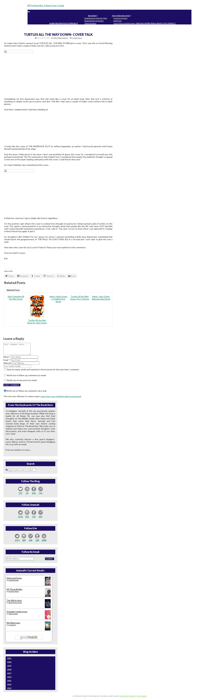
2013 (9, 688)
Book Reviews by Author (94, 21)
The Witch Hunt (14, 600)
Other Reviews (90, 23)
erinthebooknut (60, 38)
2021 (9, 658)
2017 (9, 673)
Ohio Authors (143, 23)
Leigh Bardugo (13, 580)
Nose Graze (142, 696)
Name (6, 357)
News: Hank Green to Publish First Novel (58, 299)
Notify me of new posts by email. (22, 380)
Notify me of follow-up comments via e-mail (26, 391)
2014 (9, 684)
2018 (9, 669)
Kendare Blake (13, 591)
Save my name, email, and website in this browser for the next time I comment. (43, 369)
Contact (171, 23)
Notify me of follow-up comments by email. (26, 375)
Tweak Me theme (127, 696)
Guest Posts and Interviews (124, 23)
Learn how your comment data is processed (61, 396)
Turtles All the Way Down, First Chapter (79, 297)
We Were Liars (13, 622)
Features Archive (121, 16)
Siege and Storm (14, 578)
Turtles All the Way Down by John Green (37, 321)
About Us (161, 23)
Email (6, 360)
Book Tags (118, 21)
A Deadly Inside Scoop (17, 611)
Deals (153, 23)
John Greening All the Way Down (15, 297)
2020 (9, 662)
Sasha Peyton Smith (15, 602)
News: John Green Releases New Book (101, 297)
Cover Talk (77, 38)
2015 (9, 680)
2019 (9, 666)
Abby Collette (13, 614)
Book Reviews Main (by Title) (95, 18)
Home (52, 23)
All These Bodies (14, 589)
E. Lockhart (12, 625)
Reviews (92, 16)
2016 (9, 677)
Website (7, 363)
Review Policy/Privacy (66, 23)
